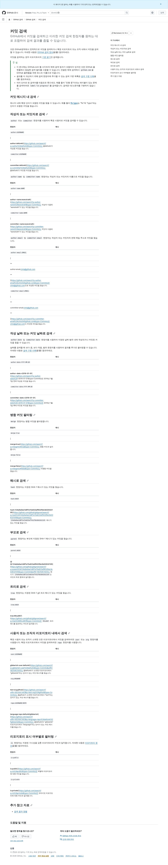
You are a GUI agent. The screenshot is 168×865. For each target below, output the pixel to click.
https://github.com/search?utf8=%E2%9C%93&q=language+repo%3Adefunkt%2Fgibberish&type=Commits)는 (31, 719)
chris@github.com (28, 269)
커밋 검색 (42, 19)
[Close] (161, 4)
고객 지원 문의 (68, 839)
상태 (52, 856)
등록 (162, 13)
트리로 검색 (18, 586)
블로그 (81, 856)
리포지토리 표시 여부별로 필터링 (32, 736)
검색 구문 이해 (87, 76)
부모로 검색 (18, 532)
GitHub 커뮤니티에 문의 (71, 836)
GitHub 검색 (18, 19)
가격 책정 (60, 856)
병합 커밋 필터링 (21, 415)
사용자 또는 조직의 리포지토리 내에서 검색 (38, 633)
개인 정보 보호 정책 (16, 841)
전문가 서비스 (71, 856)
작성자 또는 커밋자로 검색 (27, 114)
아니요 (26, 836)
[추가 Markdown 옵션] (131, 33)
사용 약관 (32, 856)
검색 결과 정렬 (20, 811)
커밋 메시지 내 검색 (23, 96)
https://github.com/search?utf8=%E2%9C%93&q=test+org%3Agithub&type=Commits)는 (31, 692)
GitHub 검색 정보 (45, 52)
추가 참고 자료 (19, 805)
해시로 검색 (18, 480)
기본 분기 (46, 57)
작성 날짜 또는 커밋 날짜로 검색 (31, 333)
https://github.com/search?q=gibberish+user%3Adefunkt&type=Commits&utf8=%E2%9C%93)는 (31, 667)
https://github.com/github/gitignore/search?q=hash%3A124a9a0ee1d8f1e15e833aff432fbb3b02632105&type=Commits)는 (31, 515)
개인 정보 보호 (43, 856)
